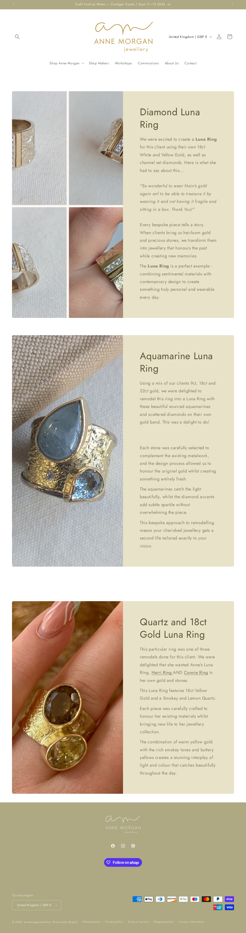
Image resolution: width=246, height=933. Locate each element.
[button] (17, 36)
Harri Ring (162, 672)
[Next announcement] (232, 4)
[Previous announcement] (13, 4)
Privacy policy (114, 922)
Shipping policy (164, 922)
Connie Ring (196, 672)
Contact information (191, 922)
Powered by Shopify (65, 922)
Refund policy (91, 922)
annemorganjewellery (37, 922)
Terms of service (138, 922)
